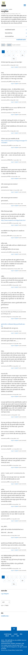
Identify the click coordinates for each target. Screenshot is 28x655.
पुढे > (23, 55)
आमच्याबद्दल (18, 644)
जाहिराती (7, 636)
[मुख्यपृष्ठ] (3, 3)
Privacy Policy (11, 650)
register (9, 45)
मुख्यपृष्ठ (7, 9)
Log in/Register (5, 594)
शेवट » (14, 59)
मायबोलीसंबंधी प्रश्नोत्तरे (10, 30)
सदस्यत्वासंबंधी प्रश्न (9, 36)
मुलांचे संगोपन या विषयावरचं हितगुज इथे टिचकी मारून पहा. (13, 325)
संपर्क (23, 644)
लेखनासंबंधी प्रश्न (8, 33)
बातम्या (12, 636)
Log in (3, 45)
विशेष (21, 634)
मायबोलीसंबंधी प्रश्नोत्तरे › (21, 40)
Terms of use (4, 650)
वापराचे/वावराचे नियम (5, 644)
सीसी (18, 636)
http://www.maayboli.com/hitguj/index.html (13, 220)
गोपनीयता (13, 644)
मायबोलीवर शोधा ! (5, 616)
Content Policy (19, 650)
